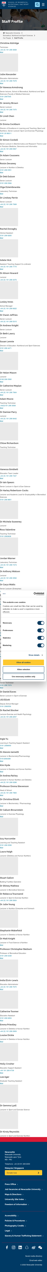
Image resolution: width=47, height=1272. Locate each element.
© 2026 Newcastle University (31, 1264)
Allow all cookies (23, 662)
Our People (7, 38)
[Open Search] (37, 4)
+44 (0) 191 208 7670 (8, 987)
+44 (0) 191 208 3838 (8, 49)
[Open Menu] (43, 4)
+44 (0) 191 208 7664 (8, 392)
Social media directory (33, 1256)
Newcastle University (12, 33)
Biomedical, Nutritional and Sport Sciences (18, 35)
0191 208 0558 (6, 845)
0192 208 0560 (6, 379)
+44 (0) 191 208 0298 (8, 782)
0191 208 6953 (6, 1018)
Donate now (12, 1172)
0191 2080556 (5, 706)
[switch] (40, 630)
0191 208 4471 (6, 348)
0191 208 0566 (6, 183)
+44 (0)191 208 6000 (22, 1164)
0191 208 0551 (6, 170)
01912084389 (5, 758)
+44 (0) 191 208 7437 (8, 476)
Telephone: (9, 1164)
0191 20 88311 (6, 133)
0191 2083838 (5, 536)
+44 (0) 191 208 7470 (8, 109)
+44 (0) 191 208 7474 (8, 565)
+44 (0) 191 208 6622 (8, 308)
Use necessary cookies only (23, 676)
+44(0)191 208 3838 (8, 405)
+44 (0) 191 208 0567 (8, 149)
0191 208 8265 (6, 235)
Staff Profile (18, 38)
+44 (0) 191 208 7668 (8, 204)
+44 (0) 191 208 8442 (8, 418)
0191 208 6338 (6, 955)
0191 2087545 (5, 96)
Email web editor (36, 1260)
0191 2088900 (5, 745)
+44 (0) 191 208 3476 (8, 279)
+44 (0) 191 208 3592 (8, 578)
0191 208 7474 (6, 685)
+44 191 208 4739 (7, 1070)
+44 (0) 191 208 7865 (8, 793)
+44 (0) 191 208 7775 (8, 266)
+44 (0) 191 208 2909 (8, 1031)
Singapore (19, 1168)
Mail (1, 52)
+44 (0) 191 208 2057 (8, 717)
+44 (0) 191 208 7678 (8, 81)
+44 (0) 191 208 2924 (8, 900)
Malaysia (9, 1168)
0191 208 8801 (6, 499)
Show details (34, 655)
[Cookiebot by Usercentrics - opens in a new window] (33, 593)
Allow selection (23, 669)
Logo (3, 4)
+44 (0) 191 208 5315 (8, 321)
